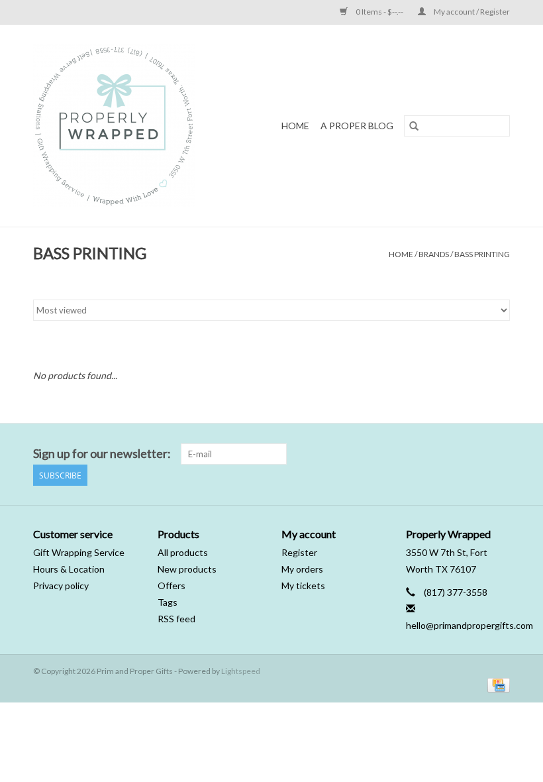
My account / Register (471, 12)
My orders (302, 569)
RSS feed (176, 618)
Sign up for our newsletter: (102, 454)
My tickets (303, 585)
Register (299, 552)
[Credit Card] (496, 684)
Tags (167, 602)
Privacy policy (61, 585)
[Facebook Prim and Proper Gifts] (476, 454)
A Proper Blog (357, 125)
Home (295, 125)
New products (187, 569)
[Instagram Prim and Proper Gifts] (499, 454)
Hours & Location (69, 569)
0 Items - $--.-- (379, 12)
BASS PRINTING (482, 254)
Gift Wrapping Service (78, 552)
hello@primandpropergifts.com (469, 625)
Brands (434, 254)
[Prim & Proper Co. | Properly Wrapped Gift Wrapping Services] (131, 125)
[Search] (414, 126)
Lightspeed (240, 671)
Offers (171, 585)
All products (183, 552)
